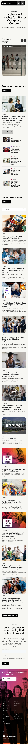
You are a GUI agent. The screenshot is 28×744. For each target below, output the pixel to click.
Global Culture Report (18, 718)
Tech (15, 710)
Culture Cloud (6, 701)
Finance (15, 705)
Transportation (17, 703)
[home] (6, 3)
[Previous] (22, 40)
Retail (15, 708)
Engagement (6, 716)
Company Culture (7, 720)
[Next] (25, 40)
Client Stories (16, 716)
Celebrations (6, 705)
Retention (5, 721)
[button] (22, 3)
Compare (16, 720)
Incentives (5, 710)
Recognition (5, 703)
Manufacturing (17, 707)
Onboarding (5, 718)
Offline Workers (6, 723)
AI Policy (4, 731)
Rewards (5, 707)
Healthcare (16, 701)
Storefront (5, 708)
